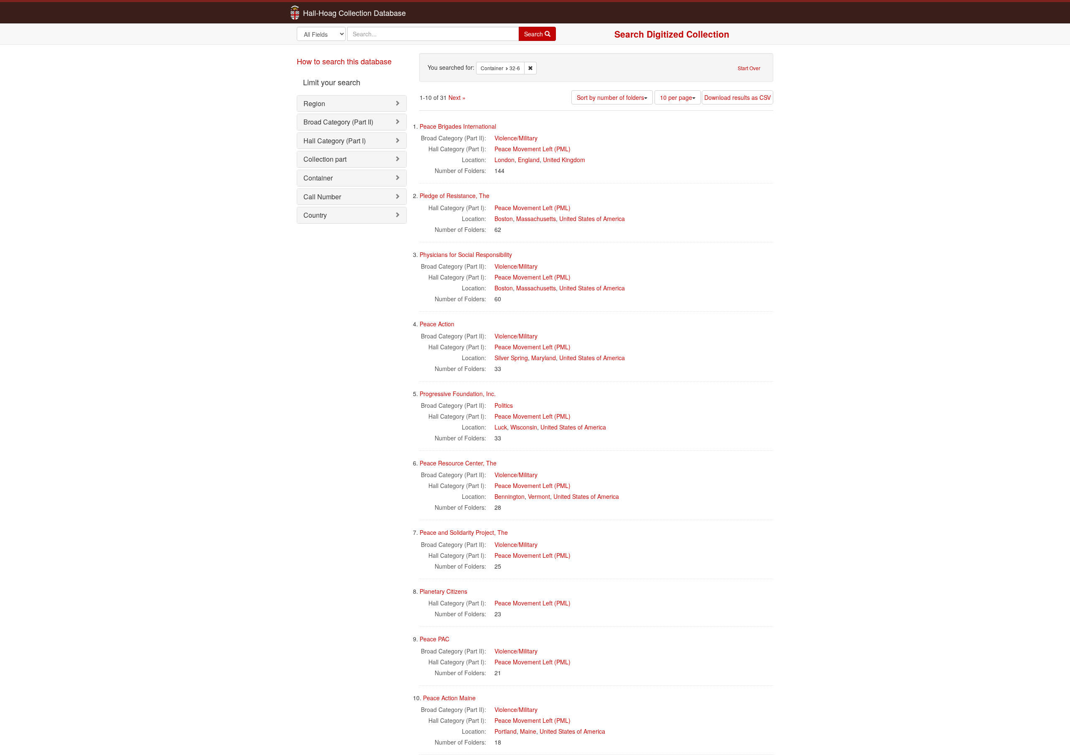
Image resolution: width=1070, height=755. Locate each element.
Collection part (324, 159)
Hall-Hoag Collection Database (328, 12)
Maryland (543, 357)
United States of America (592, 218)
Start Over (749, 67)
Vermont (539, 496)
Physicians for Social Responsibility (466, 254)
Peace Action (437, 324)
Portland (505, 731)
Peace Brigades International (458, 126)
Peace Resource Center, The (458, 463)
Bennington (509, 496)
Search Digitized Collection (671, 34)
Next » (457, 97)
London (504, 159)
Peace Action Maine (449, 698)
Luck (500, 427)
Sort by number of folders (610, 97)
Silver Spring (511, 357)
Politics (503, 405)
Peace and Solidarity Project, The (464, 532)
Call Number (322, 196)
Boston (503, 218)
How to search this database (344, 61)
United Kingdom (564, 159)
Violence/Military (516, 138)
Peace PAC (434, 639)
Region (314, 103)
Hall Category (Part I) (334, 140)
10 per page (676, 97)
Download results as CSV (737, 97)
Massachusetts (536, 218)
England (529, 159)
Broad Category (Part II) (338, 122)
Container (318, 178)
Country (315, 215)
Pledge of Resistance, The (454, 195)
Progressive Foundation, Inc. (458, 393)
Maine (528, 731)
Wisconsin (523, 427)
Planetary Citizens (443, 591)
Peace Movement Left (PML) (532, 149)
